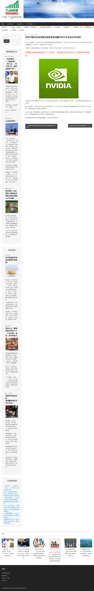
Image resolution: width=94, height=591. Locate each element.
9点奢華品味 (88, 27)
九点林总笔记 (10, 121)
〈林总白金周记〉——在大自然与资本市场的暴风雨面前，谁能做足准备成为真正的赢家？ (39, 553)
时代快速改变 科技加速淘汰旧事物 (11, 259)
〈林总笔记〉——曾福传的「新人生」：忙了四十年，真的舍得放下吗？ (11, 64)
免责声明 (4, 575)
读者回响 (13, 30)
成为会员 (90, 24)
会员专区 (19, 24)
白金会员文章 (4, 30)
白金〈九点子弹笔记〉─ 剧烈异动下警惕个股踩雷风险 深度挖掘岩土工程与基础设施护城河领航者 (55, 556)
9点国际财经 (66, 27)
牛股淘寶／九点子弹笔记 (30, 27)
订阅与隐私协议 (6, 573)
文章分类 (9, 24)
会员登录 (81, 24)
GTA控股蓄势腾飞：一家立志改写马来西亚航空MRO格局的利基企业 (11, 515)
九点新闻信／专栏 (77, 27)
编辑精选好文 (11, 56)
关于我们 (29, 24)
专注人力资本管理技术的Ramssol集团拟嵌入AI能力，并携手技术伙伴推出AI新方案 (11, 494)
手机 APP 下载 (5, 578)
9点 (27, 34)
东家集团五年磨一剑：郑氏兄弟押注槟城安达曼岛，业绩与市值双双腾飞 (11, 521)
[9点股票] (12, 7)
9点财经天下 (4, 27)
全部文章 (21, 30)
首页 (2, 24)
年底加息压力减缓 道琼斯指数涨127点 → (80, 125)
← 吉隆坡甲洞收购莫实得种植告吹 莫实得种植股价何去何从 (41, 126)
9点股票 (13, 588)
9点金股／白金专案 (15, 27)
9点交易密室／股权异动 (45, 27)
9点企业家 (57, 27)
